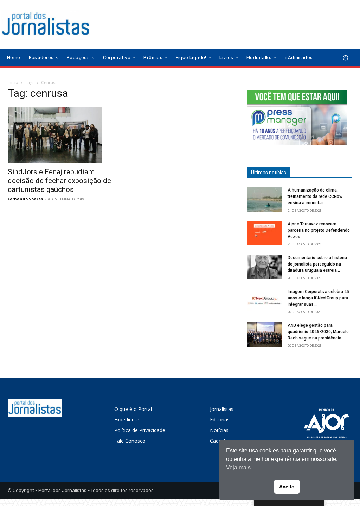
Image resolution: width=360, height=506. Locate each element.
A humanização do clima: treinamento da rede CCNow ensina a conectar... (315, 196)
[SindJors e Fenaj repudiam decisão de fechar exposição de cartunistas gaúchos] (60, 135)
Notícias (219, 430)
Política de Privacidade (139, 430)
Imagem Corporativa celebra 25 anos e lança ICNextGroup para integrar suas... (318, 298)
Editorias (220, 419)
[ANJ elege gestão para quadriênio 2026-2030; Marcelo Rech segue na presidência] (264, 334)
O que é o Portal (133, 409)
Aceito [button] (287, 486)
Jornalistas (221, 409)
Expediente (126, 419)
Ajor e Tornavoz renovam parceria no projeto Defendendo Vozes (319, 230)
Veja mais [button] (238, 467)
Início (13, 83)
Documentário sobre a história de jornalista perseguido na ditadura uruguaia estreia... (317, 264)
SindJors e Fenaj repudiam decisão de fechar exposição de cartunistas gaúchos (59, 181)
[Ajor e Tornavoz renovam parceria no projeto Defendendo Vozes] (264, 233)
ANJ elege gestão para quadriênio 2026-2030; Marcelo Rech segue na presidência (318, 332)
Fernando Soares (25, 198)
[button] (345, 58)
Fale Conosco (130, 440)
